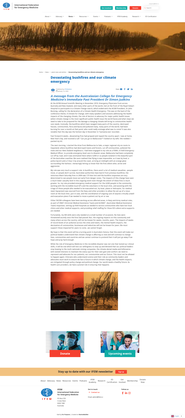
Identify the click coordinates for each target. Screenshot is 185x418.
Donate (135, 8)
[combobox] (176, 416)
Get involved (106, 8)
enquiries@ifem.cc (154, 3)
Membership (121, 8)
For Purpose (66, 414)
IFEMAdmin (68, 89)
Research (135, 16)
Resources (83, 16)
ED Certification (150, 16)
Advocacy (59, 16)
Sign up (121, 372)
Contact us (95, 392)
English (177, 416)
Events (95, 16)
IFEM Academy (122, 16)
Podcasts (107, 16)
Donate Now (143, 380)
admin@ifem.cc (97, 397)
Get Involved (122, 380)
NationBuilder (83, 414)
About (47, 16)
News (71, 16)
